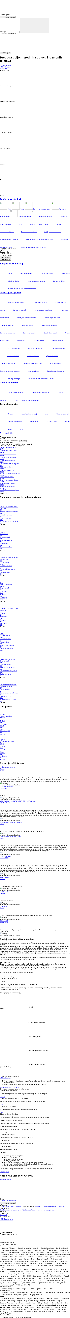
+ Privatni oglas (5, 1087)
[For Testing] (63, 1193)
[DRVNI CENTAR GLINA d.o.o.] (35, 1184)
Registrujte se (4, 1172)
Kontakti (13, 1200)
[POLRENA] (21, 1197)
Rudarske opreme (9, 382)
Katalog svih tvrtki (5, 1179)
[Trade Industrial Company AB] (49, 1188)
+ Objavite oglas (5, 1078)
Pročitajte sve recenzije (7, 767)
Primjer (2, 1097)
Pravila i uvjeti (4, 1206)
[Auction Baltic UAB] (49, 1197)
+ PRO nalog (14, 1087)
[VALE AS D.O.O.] (21, 1188)
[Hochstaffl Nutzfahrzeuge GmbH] (35, 1188)
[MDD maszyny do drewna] (21, 1193)
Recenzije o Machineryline (43, 1206)
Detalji (2, 1104)
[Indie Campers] (35, 1197)
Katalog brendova (58, 1206)
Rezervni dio (6, 433)
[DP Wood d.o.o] (35, 1193)
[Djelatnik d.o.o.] (7, 1184)
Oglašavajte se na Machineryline (10, 1210)
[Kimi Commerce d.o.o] (49, 1193)
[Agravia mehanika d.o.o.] (49, 1184)
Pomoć (7, 1200)
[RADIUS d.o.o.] (63, 1188)
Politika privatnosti (15, 1206)
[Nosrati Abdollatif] (63, 1184)
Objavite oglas (5, 257)
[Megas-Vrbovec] (7, 1197)
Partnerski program (48, 1210)
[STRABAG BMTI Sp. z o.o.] (7, 1188)
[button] (35, 43)
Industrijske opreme (10, 292)
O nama (2, 1200)
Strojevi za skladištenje (12, 263)
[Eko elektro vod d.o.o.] (21, 1184)
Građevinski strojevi (10, 199)
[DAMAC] (7, 1193)
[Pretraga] (34, 25)
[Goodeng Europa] (63, 1197)
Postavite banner (36, 1210)
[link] (35, 250)
